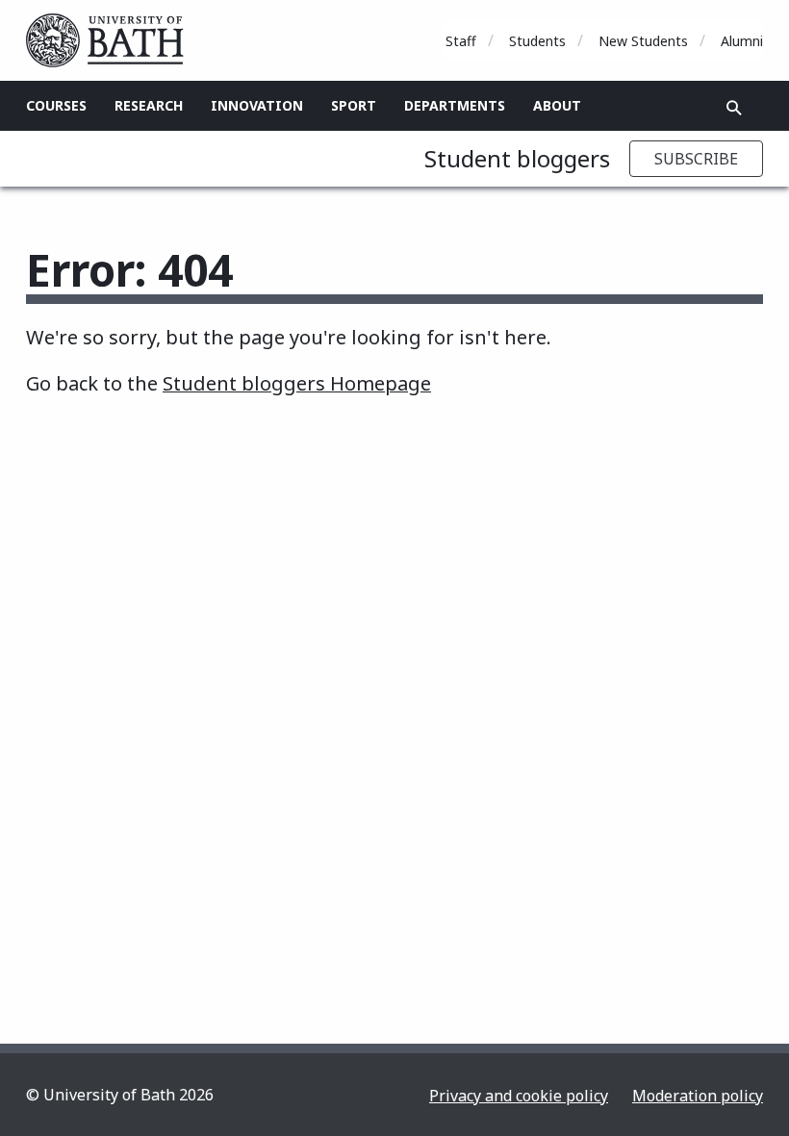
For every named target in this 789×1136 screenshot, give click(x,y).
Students (537, 41)
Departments (454, 105)
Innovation (257, 105)
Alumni (742, 41)
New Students (643, 41)
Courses (56, 105)
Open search (734, 108)
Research (149, 105)
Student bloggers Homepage (297, 383)
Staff (460, 41)
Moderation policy (697, 1095)
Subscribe (696, 158)
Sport (353, 105)
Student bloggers (517, 158)
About (557, 105)
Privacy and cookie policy (518, 1095)
